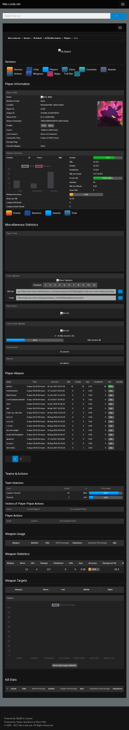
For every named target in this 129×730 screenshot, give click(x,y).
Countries (91, 69)
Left (63, 590)
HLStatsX (37, 38)
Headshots (98, 382)
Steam (19, 722)
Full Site (68, 73)
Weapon (16, 543)
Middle (87, 590)
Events (16, 213)
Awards (112, 69)
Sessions (36, 213)
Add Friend (63, 121)
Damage (44, 563)
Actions (18, 73)
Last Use (54, 382)
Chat (36, 69)
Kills (68, 382)
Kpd (87, 382)
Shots (22, 563)
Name (8, 382)
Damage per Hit (109, 563)
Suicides (119, 382)
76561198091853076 (49, 121)
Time (35, 382)
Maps (57, 73)
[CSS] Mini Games (53, 38)
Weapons (38, 73)
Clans (72, 69)
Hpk (109, 382)
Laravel (28, 718)
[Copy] (120, 291)
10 (88, 285)
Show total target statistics (64, 665)
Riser (38, 722)
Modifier (34, 543)
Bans (51, 125)
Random (37, 285)
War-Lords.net (11, 4)
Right (110, 590)
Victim (13, 689)
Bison (30, 722)
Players (67, 38)
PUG (44, 125)
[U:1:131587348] (47, 117)
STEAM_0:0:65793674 (50, 113)
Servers (27, 38)
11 (94, 285)
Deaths (78, 382)
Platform (44, 130)
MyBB (19, 718)
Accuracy (93, 563)
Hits (33, 563)
